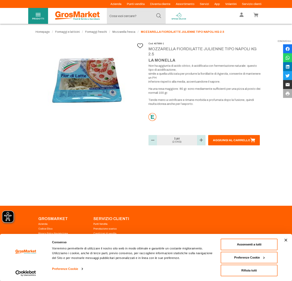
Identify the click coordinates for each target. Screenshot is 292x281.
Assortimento (185, 4)
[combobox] (135, 16)
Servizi (205, 4)
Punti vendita (136, 4)
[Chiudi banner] (285, 240)
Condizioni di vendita (104, 233)
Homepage (43, 31)
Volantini (231, 4)
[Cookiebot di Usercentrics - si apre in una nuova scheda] (25, 273)
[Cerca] (158, 16)
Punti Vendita (100, 224)
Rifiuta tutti (249, 270)
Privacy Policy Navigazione (53, 233)
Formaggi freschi (96, 31)
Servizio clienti (251, 4)
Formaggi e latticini (67, 31)
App (217, 4)
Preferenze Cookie (65, 268)
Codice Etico (45, 228)
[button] (153, 140)
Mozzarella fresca (123, 31)
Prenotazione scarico (105, 228)
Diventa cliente (160, 4)
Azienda (116, 4)
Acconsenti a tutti (249, 244)
